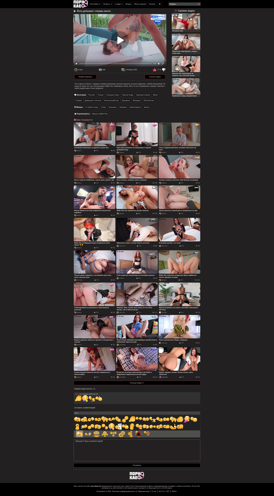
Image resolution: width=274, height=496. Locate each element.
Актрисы (106, 4)
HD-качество (149, 100)
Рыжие (100, 95)
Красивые (126, 100)
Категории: (81, 95)
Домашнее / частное (93, 100)
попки (103, 107)
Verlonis (121, 278)
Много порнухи (140, 4)
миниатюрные (135, 107)
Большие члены (113, 95)
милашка (123, 107)
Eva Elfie (164, 312)
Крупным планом (143, 95)
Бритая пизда (127, 95)
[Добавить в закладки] (159, 4)
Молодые (137, 100)
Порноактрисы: (83, 114)
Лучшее (152, 4)
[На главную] (137, 479)
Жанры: (80, 107)
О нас (154, 491)
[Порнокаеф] (80, 4)
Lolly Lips (164, 343)
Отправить (137, 465)
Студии (118, 4)
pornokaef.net (96, 486)
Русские (91, 95)
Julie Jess (122, 246)
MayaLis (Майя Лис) (100, 114)
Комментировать (85, 77)
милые (146, 107)
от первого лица (91, 107)
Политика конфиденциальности (123, 491)
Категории (94, 4)
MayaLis (79, 150)
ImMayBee (165, 377)
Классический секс (111, 100)
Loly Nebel (122, 344)
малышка (112, 107)
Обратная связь (144, 491)
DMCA (174, 491)
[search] (199, 4)
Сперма (78, 100)
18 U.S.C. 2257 (164, 491)
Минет (155, 95)
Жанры (128, 4)
